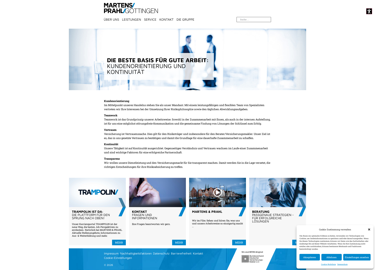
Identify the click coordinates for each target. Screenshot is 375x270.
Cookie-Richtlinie (328, 264)
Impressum (111, 253)
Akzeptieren (309, 257)
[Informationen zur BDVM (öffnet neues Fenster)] (253, 257)
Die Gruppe (185, 19)
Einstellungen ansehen (357, 257)
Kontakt (166, 19)
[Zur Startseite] (131, 8)
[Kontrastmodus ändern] (369, 11)
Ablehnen (331, 257)
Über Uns (111, 19)
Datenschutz (342, 264)
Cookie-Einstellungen (118, 257)
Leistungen (131, 19)
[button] (369, 229)
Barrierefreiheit (181, 253)
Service (150, 19)
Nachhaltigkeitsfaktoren (136, 253)
